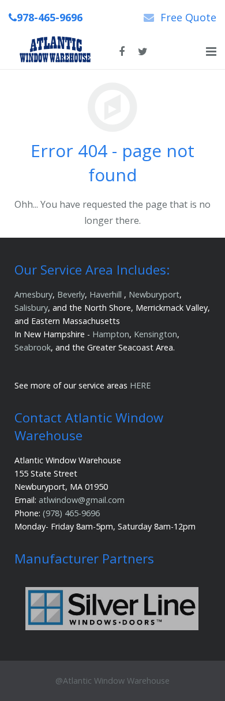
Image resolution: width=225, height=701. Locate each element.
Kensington (155, 334)
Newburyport (154, 294)
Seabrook (32, 347)
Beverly (71, 294)
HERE (140, 385)
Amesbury (33, 294)
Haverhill (105, 294)
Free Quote (188, 17)
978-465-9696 (49, 17)
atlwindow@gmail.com (82, 499)
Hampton (110, 334)
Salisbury (31, 307)
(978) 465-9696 (71, 513)
